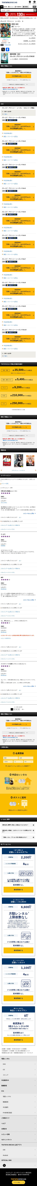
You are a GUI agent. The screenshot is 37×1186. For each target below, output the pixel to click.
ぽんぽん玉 (3, 589)
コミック (11, 6)
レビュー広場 (5, 1134)
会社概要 (3, 1049)
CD (6, 6)
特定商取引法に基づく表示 (7, 1052)
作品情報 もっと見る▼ (29, 40)
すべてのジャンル (14, 17)
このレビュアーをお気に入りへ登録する (10, 525)
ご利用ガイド (5, 1118)
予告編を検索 (7, 45)
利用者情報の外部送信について (20, 1052)
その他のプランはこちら (12, 79)
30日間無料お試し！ (18, 76)
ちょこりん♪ (4, 502)
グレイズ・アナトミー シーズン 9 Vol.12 (22, 56)
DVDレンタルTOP (4, 17)
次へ (5, 114)
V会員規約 (8, 1049)
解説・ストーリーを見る (10, 136)
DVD (2, 6)
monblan (3, 545)
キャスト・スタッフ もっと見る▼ (26, 43)
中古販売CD (18, 6)
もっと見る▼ (32, 38)
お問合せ (4, 1129)
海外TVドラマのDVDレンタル (26, 17)
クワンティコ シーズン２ (18, 470)
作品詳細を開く (8, 133)
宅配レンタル (7, 1096)
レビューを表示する (6, 638)
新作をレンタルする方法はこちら (10, 89)
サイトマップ (30, 1052)
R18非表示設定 (7, 1113)
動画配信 (26, 6)
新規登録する (18, 889)
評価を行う (5, 39)
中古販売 (5, 1107)
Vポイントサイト (6, 1140)
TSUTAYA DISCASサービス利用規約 (19, 1049)
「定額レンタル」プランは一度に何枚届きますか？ (14, 837)
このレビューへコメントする (7, 529)
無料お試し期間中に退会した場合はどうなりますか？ (15, 825)
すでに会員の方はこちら (25, 79)
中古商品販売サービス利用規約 (8, 1051)
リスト (30, 3)
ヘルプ (3, 1123)
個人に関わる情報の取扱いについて (22, 1051)
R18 (34, 6)
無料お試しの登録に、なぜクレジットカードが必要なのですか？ (17, 831)
